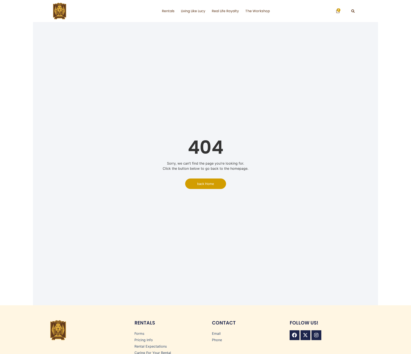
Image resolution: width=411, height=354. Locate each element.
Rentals (168, 11)
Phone (217, 340)
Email (216, 333)
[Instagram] (316, 335)
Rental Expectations (150, 346)
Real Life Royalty (225, 11)
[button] (353, 11)
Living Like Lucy (193, 11)
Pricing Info (143, 340)
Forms (139, 333)
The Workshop (257, 11)
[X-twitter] (305, 335)
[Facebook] (294, 335)
